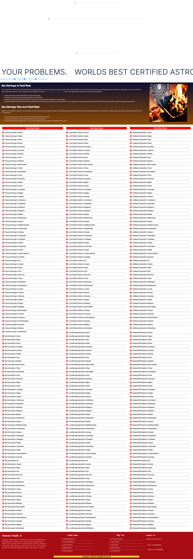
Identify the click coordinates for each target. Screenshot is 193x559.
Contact (37, 79)
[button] (155, 549)
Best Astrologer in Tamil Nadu (54, 91)
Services (11, 79)
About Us (6, 79)
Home (1, 79)
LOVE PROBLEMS (18, 79)
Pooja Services (43, 79)
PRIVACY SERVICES (29, 79)
